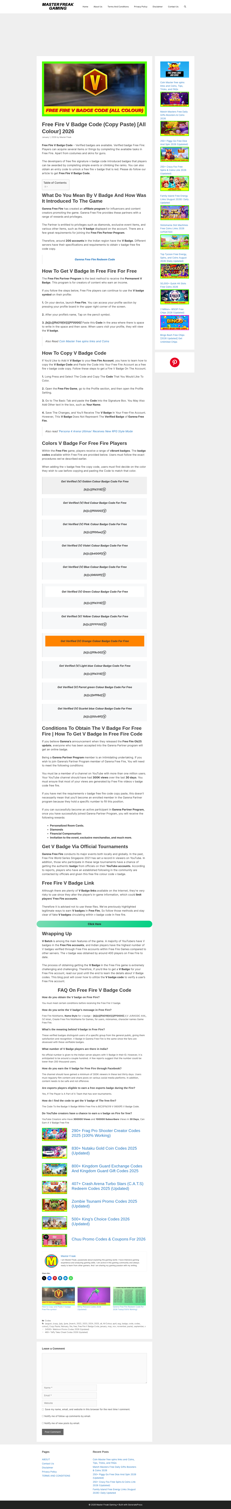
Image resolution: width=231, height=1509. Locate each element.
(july (61, 1323)
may (110, 1326)
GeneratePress (135, 1504)
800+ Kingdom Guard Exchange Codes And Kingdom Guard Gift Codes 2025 (107, 1168)
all (101, 1323)
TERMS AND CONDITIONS (56, 1475)
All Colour (107, 1323)
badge (125, 1323)
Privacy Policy (140, 6)
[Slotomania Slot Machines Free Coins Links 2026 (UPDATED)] (174, 213)
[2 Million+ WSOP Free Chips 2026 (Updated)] (174, 297)
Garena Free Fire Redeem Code (95, 259)
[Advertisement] (115, 33)
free (75, 1326)
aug (119, 1323)
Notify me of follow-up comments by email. (67, 1416)
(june (66, 1323)
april (114, 1323)
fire (71, 1326)
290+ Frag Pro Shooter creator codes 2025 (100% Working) (106, 1133)
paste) (130, 1326)
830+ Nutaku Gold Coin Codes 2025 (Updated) (104, 1150)
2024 (90, 1323)
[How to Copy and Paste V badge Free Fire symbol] (58, 1296)
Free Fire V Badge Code (88, 1326)
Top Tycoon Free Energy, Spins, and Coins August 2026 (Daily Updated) (173, 257)
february (64, 1326)
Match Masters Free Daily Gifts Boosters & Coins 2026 (174, 115)
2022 (79, 1323)
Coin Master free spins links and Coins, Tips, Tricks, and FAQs (172, 86)
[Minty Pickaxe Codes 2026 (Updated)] (94, 1296)
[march (72, 1323)
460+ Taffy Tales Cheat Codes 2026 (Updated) (66, 1332)
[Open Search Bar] (185, 7)
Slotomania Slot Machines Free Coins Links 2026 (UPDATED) (174, 228)
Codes (48, 1320)
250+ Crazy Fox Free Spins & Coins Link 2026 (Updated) (173, 170)
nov (114, 1326)
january (103, 1326)
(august (48, 1323)
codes (137, 1323)
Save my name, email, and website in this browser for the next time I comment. (87, 1409)
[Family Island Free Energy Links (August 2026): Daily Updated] (174, 184)
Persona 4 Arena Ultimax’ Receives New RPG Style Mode (96, 431)
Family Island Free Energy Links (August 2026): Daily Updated (174, 199)
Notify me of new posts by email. (62, 1423)
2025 (96, 1323)
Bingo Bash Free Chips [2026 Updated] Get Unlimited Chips (172, 338)
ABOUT (46, 1459)
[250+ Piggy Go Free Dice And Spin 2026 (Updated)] (174, 129)
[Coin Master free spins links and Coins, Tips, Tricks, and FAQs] (174, 70)
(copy (55, 1323)
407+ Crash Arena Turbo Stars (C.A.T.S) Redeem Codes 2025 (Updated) (107, 1186)
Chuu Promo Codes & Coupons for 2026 (109, 1239)
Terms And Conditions (118, 6)
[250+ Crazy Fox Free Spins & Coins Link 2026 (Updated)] (174, 155)
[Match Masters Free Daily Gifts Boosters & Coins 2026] (174, 100)
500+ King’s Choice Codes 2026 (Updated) (101, 1221)
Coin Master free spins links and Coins (84, 341)
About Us (98, 6)
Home (85, 6)
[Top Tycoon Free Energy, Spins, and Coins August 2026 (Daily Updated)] (174, 242)
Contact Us (173, 6)
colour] (45, 1326)
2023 (84, 1323)
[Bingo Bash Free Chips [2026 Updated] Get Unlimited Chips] (174, 323)
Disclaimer (158, 6)
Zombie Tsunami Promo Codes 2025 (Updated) (104, 1203)
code (131, 1323)
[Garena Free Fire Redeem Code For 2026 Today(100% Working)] (129, 1296)
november (121, 1326)
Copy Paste (54, 1326)
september (139, 1326)
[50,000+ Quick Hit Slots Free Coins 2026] (174, 272)
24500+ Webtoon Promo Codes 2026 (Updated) (67, 1329)
